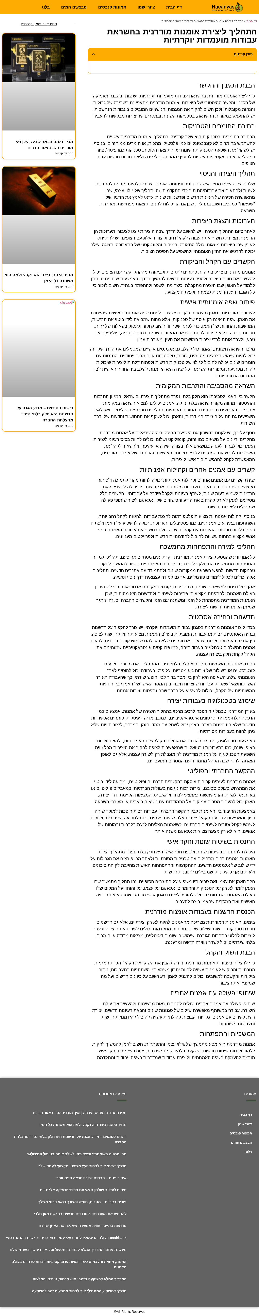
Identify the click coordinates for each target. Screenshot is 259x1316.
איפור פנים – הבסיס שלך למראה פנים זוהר (91, 1178)
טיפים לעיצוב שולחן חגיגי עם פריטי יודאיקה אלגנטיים (83, 1190)
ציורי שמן (146, 7)
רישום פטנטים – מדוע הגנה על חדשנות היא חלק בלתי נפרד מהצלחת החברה (45, 414)
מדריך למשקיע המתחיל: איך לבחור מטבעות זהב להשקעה (79, 1291)
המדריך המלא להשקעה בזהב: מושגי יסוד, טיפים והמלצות (79, 1279)
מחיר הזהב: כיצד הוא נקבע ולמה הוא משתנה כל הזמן (82, 1125)
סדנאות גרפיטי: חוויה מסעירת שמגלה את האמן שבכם (82, 1226)
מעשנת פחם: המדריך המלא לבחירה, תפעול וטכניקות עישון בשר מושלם (68, 1250)
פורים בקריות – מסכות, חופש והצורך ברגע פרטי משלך (82, 1202)
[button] (93, 54)
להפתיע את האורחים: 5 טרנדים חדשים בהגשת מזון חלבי (80, 1214)
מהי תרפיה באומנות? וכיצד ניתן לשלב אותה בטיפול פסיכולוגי (76, 1154)
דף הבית (174, 7)
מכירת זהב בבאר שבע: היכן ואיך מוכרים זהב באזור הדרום (79, 1113)
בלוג (46, 7)
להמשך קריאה (64, 153)
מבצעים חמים (74, 7)
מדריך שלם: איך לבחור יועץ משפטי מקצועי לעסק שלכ (82, 1166)
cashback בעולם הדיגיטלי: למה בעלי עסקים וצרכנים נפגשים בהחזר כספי (66, 1238)
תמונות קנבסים (112, 7)
